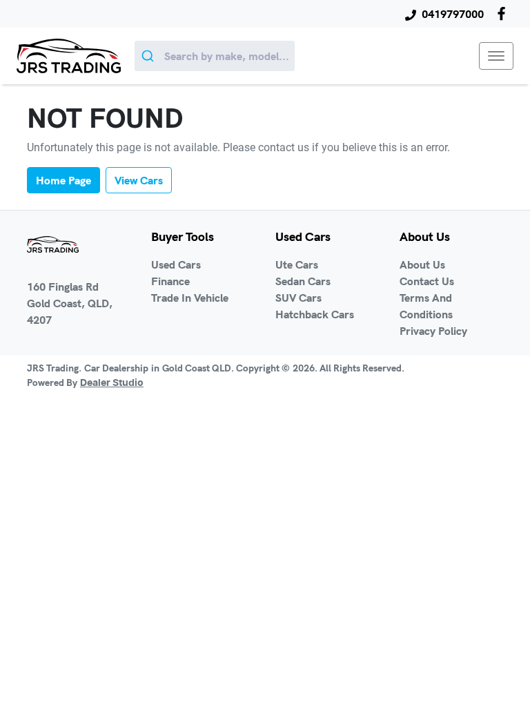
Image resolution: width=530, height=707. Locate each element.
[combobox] (215, 56)
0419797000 (453, 14)
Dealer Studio (112, 383)
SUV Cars (298, 297)
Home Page (63, 180)
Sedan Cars (303, 281)
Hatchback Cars (314, 314)
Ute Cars (296, 264)
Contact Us (427, 281)
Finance (170, 281)
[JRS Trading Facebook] (504, 13)
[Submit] (149, 56)
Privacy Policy (433, 331)
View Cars (139, 180)
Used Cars (176, 264)
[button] (496, 56)
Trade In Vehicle (189, 297)
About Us (422, 264)
